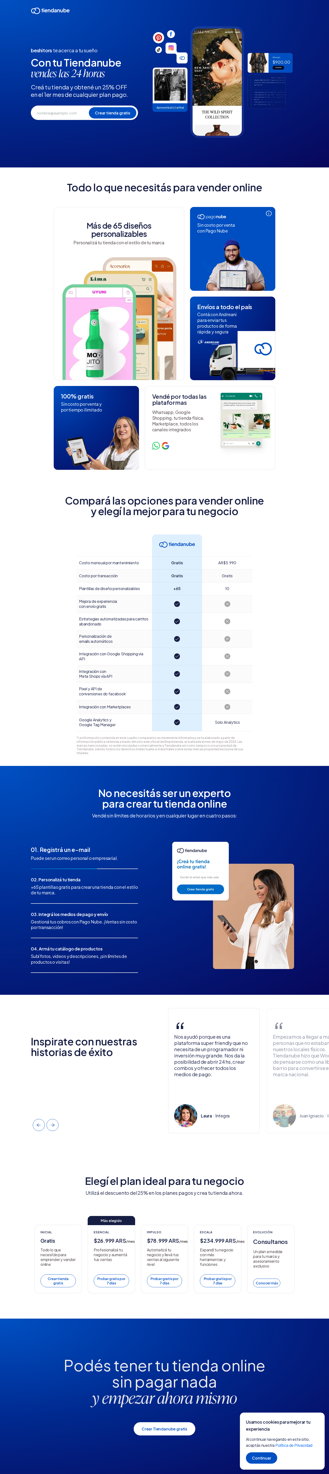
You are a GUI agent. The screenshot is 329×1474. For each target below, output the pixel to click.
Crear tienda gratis (58, 1280)
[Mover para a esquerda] (39, 1125)
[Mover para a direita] (52, 1125)
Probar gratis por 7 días (111, 1280)
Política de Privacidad (293, 1445)
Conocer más (267, 1283)
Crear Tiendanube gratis (164, 1428)
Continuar (261, 1458)
